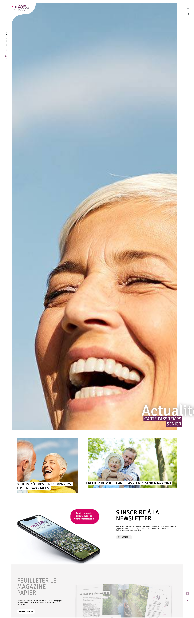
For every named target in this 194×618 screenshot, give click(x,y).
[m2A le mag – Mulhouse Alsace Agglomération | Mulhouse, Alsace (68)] (27, 8)
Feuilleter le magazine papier (36, 586)
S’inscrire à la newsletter (137, 515)
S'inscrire (123, 537)
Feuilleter (25, 611)
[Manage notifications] (187, 593)
